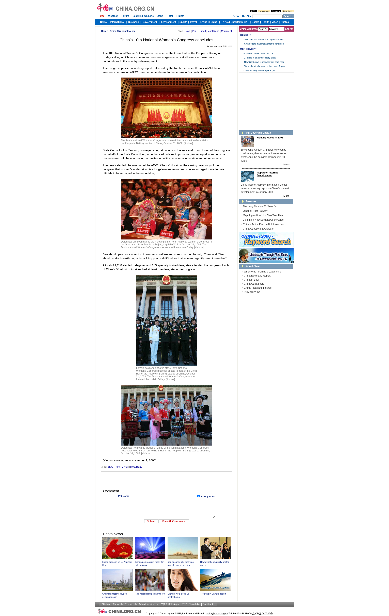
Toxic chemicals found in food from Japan (264, 66)
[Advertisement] (166, 480)
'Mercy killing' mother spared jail (259, 70)
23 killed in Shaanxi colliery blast (260, 57)
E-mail (202, 31)
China (113, 31)
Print (194, 31)
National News (126, 31)
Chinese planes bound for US (258, 53)
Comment (226, 31)
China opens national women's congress (264, 44)
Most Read (213, 31)
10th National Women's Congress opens (264, 39)
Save (187, 31)
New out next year (264, 62)
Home (104, 31)
